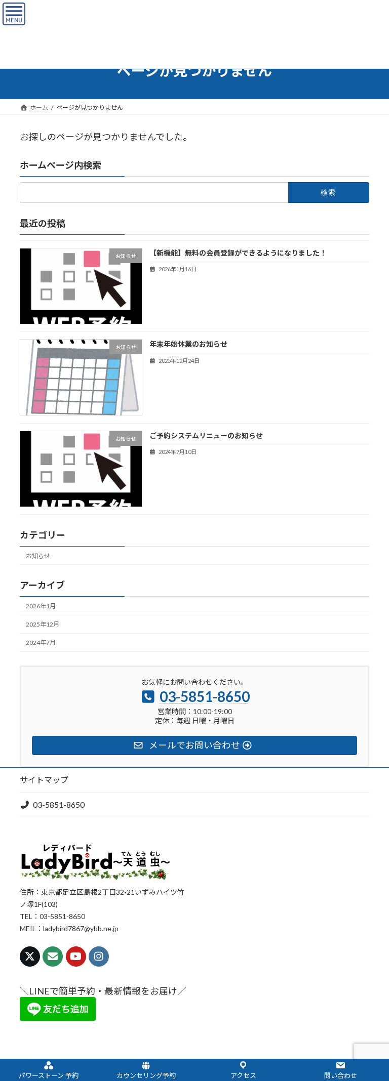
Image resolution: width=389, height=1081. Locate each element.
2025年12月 (42, 624)
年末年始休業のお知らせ (188, 344)
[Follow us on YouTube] (76, 956)
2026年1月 (41, 606)
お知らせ (38, 555)
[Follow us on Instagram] (99, 956)
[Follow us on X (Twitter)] (30, 956)
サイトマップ (44, 779)
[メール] (53, 956)
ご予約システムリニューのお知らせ (206, 435)
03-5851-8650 (59, 804)
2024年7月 (41, 642)
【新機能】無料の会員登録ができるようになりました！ (238, 252)
